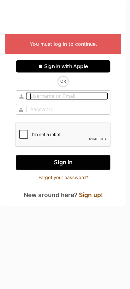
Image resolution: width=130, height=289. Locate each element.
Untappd (63, 18)
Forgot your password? (63, 177)
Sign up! (91, 195)
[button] (63, 66)
